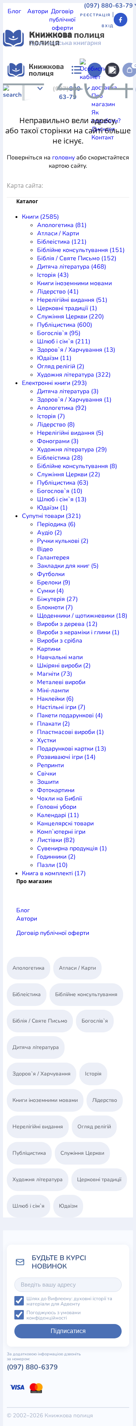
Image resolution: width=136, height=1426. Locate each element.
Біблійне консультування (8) (77, 466)
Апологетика (21, 90)
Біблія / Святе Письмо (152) (76, 258)
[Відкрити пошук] (112, 70)
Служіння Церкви (106, 123)
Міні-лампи (53, 690)
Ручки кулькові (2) (62, 541)
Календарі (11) (58, 815)
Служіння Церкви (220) (70, 316)
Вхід (108, 26)
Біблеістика (101, 90)
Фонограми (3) (58, 441)
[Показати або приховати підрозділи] (59, 83)
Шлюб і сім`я (93, 131)
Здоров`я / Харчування (35, 140)
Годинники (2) (56, 857)
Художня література (31, 148)
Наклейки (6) (55, 699)
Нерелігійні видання (37, 1126)
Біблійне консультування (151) (81, 250)
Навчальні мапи (60, 657)
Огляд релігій (112, 140)
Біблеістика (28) (60, 458)
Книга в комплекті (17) (54, 873)
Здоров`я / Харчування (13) (76, 350)
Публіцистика (22, 131)
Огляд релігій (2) (60, 366)
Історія (89, 106)
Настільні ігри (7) (61, 707)
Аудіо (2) (49, 532)
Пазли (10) (52, 865)
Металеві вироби (61, 682)
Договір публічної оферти (62, 19)
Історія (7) (51, 416)
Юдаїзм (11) (54, 358)
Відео (45, 549)
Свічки (46, 773)
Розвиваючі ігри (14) (66, 757)
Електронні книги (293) (54, 383)
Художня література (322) (74, 375)
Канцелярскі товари (65, 823)
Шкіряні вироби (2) (64, 665)
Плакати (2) (53, 724)
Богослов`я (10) (59, 491)
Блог (14, 11)
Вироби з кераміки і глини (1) (78, 632)
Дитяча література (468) (71, 267)
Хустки (46, 740)
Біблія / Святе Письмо (39, 1020)
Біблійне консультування (38, 98)
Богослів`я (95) (58, 333)
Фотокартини (55, 790)
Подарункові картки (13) (71, 749)
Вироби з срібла (59, 641)
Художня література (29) (72, 449)
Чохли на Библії (59, 798)
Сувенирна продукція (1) (72, 848)
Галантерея (53, 557)
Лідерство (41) (58, 291)
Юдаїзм (80, 140)
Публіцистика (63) (62, 483)
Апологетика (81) (62, 225)
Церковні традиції (53, 123)
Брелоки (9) (53, 582)
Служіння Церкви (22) (68, 474)
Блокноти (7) (55, 607)
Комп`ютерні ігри (61, 832)
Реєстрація (95, 15)
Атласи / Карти (62, 90)
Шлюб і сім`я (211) (63, 341)
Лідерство (75, 115)
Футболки (51, 574)
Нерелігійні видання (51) (72, 300)
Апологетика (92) (62, 408)
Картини (48, 649)
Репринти (50, 765)
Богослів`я (58, 131)
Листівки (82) (56, 840)
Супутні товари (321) (51, 516)
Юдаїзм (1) (52, 508)
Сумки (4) (50, 591)
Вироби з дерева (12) (67, 624)
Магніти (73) (54, 674)
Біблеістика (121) (62, 242)
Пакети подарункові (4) (70, 715)
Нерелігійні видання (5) (70, 433)
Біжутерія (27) (57, 599)
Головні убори (56, 807)
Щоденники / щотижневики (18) (82, 616)
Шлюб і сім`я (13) (62, 499)
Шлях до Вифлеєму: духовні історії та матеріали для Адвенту (69, 1301)
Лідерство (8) (56, 424)
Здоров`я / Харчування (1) (74, 400)
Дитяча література (52, 106)
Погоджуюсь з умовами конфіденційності (53, 1315)
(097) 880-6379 (32, 1367)
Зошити (48, 782)
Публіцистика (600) (64, 325)
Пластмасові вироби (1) (70, 732)
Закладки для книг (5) (68, 566)
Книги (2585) (40, 217)
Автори (37, 11)
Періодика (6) (56, 524)
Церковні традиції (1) (67, 308)
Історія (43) (53, 275)
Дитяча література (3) (68, 391)
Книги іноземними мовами (74, 283)
